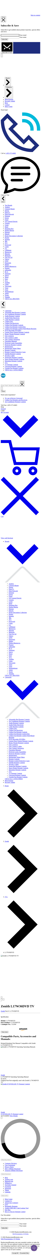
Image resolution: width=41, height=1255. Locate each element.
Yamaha (7, 297)
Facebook (8, 1186)
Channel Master (10, 209)
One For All (8, 257)
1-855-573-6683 (11, 153)
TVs (6, 363)
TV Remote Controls (11, 364)
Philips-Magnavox (10, 266)
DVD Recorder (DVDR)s (13, 330)
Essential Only (24, 1253)
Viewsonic (8, 286)
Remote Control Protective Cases (15, 352)
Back (3, 202)
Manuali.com (9, 1181)
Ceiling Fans (9, 321)
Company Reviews (11, 1163)
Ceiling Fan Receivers (12, 323)
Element (7, 216)
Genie (7, 225)
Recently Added (10, 101)
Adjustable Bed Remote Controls (15, 312)
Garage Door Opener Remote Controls (17, 332)
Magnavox (8, 252)
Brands (8, 78)
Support (3, 409)
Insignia (7, 239)
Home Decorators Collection (14, 236)
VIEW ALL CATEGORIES (14, 370)
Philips (7, 264)
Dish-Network (9, 214)
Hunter (7, 238)
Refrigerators (9, 346)
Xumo (7, 295)
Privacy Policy (9, 1167)
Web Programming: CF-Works (21, 1234)
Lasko (7, 247)
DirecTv (7, 212)
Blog (6, 103)
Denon (7, 211)
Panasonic (8, 263)
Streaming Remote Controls (13, 361)
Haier (6, 227)
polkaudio (8, 270)
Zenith (7, 841)
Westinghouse (9, 291)
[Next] (3, 999)
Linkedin (7, 1192)
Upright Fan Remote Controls (14, 368)
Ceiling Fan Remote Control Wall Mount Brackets (20, 329)
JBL (6, 241)
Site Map (7, 1210)
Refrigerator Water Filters (13, 348)
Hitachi (7, 234)
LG (6, 248)
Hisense (7, 232)
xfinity (7, 293)
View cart (4, 538)
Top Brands (8, 205)
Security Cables (10, 355)
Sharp (6, 277)
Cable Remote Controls (12, 320)
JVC (6, 243)
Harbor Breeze (9, 230)
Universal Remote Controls (13, 366)
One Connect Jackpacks (12, 339)
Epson (7, 218)
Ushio (7, 284)
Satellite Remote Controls (13, 354)
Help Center (8, 106)
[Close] (1, 997)
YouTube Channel (10, 1185)
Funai (6, 220)
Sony (6, 279)
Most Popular (9, 99)
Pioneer (7, 268)
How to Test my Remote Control (15, 1212)
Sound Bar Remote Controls (14, 357)
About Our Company (11, 1203)
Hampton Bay (9, 229)
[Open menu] (2, 55)
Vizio (6, 290)
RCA (6, 272)
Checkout (10, 538)
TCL (6, 281)
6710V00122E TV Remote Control (12, 1114)
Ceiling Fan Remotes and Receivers (16, 400)
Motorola (8, 255)
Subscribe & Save (7, 52)
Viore (6, 288)
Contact (7, 105)
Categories (9, 87)
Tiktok (7, 1190)
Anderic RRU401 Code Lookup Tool (16, 1208)
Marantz (7, 254)
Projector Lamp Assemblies (13, 343)
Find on (16, 1030)
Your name (23, 37)
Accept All (15, 1253)
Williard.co (8, 1183)
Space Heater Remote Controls (14, 359)
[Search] (2, 388)
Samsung (8, 273)
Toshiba (7, 282)
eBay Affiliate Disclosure (13, 1169)
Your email (23, 35)
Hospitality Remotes (11, 1206)
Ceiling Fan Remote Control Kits (15, 327)
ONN (6, 261)
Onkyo (7, 259)
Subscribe (4, 39)
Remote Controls (10, 350)
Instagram (8, 1188)
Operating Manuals (11, 341)
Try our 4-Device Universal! (14, 398)
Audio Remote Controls (12, 316)
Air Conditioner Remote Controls (15, 314)
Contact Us (8, 1201)
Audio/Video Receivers (12, 318)
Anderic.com (9, 1179)
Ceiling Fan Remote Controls (14, 325)
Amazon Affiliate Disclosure (14, 1170)
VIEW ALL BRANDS (12, 299)
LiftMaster (8, 250)
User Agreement (10, 1165)
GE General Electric (11, 221)
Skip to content (35, 15)
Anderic (7, 207)
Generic (7, 223)
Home (7, 786)
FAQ (6, 1204)
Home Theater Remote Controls (15, 334)
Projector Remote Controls (13, 345)
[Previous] (1, 999)
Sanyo (7, 275)
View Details (13, 1116)
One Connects (9, 336)
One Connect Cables (11, 337)
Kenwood (8, 245)
